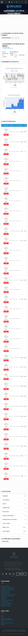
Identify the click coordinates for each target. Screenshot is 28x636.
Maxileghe (3, 598)
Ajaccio (5, 161)
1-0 (6, 243)
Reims (7, 280)
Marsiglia (5, 191)
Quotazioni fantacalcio (6, 603)
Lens (5, 367)
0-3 (6, 224)
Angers (6, 261)
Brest (5, 290)
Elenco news (5, 541)
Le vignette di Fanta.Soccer (7, 620)
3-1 (6, 399)
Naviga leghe (4, 597)
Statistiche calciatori (6, 604)
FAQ (2, 621)
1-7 (6, 154)
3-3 (6, 379)
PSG (7, 152)
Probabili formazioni (6, 605)
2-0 (6, 341)
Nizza (7, 171)
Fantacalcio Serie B (5, 593)
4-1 (6, 134)
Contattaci (21, 574)
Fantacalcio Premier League (7, 587)
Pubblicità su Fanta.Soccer (7, 622)
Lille (6, 132)
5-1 (6, 302)
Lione (5, 241)
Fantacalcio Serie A (5, 586)
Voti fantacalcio (5, 601)
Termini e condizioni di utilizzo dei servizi (16, 631)
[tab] (15, 132)
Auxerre (6, 132)
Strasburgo (6, 221)
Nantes (5, 142)
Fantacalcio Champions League (8, 594)
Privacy (4, 631)
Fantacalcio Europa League (7, 596)
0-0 (6, 292)
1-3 (6, 164)
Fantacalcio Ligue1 (5, 591)
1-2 (6, 173)
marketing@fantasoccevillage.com (15, 569)
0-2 (6, 273)
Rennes (6, 251)
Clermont (6, 270)
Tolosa (6, 201)
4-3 (6, 234)
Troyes (6, 300)
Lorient (5, 211)
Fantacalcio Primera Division (7, 589)
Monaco (6, 232)
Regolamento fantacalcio (7, 600)
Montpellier (6, 180)
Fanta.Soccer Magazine (6, 618)
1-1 (6, 144)
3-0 (6, 439)
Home (2, 615)
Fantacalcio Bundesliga (6, 590)
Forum (2, 617)
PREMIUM (3, 624)
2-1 (6, 193)
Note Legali (22, 630)
